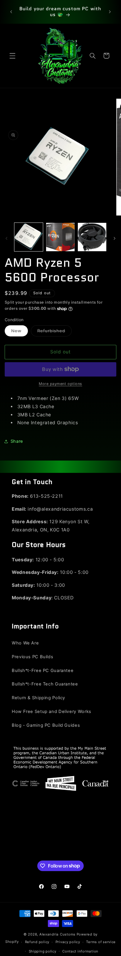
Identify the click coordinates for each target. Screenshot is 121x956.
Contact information (80, 951)
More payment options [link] (60, 384)
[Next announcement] (109, 11)
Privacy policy (68, 942)
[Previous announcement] (11, 11)
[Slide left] (6, 238)
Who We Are (25, 643)
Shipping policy (42, 951)
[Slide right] (114, 238)
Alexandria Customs (57, 934)
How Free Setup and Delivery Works (51, 711)
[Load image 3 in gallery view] (92, 237)
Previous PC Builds (32, 656)
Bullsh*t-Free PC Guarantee (42, 670)
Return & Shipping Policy (38, 697)
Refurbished (54, 332)
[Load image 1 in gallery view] (28, 237)
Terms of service (101, 942)
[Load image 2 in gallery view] (60, 237)
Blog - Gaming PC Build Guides (46, 725)
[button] (12, 55)
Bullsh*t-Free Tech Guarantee (45, 684)
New (19, 332)
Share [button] (17, 441)
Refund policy (37, 942)
